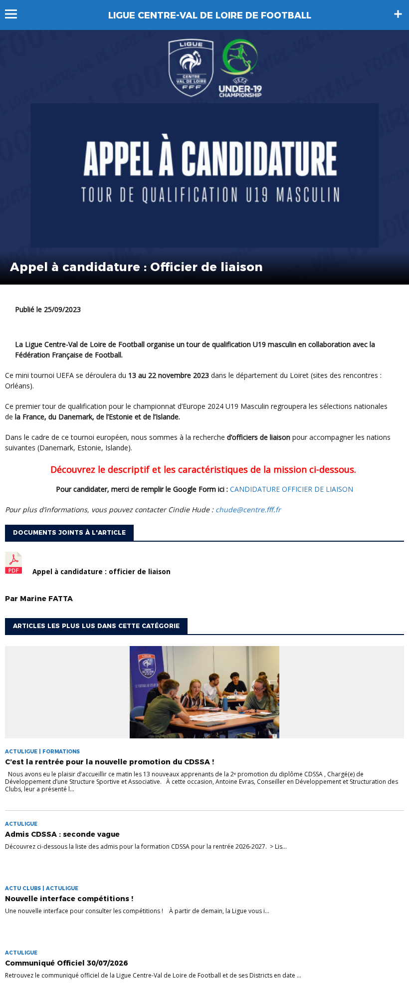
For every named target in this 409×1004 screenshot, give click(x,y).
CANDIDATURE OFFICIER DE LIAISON (291, 489)
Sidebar (398, 14)
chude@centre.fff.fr (248, 509)
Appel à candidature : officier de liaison (101, 571)
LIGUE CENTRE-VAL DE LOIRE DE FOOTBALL (209, 15)
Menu (15, 14)
